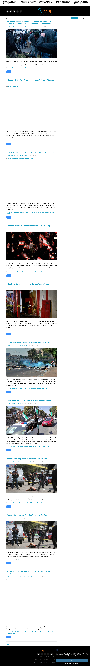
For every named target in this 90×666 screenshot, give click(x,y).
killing (31, 502)
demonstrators (16, 388)
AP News (19, 83)
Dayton (19, 631)
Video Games (48, 631)
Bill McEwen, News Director (14, 26)
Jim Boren (17, 67)
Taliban (43, 446)
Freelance (19, 271)
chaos (10, 330)
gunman (31, 330)
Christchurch (15, 631)
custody (11, 271)
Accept (72, 660)
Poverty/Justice (31, 576)
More (9, 71)
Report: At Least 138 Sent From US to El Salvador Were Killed (30, 152)
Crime (62, 5)
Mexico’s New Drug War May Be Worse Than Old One (26, 459)
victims (42, 330)
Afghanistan (14, 446)
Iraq (21, 388)
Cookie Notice (52, 659)
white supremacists (10, 633)
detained (15, 271)
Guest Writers (24, 26)
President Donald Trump (35, 446)
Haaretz (23, 271)
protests (43, 271)
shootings (23, 140)
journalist (34, 271)
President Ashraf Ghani (25, 446)
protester (39, 388)
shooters (37, 631)
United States (51, 212)
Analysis (19, 576)
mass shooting (28, 631)
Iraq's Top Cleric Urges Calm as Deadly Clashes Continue (28, 342)
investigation (29, 271)
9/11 (10, 446)
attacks (10, 502)
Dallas (22, 330)
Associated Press (11, 83)
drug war (25, 502)
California (47, 656)
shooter (35, 330)
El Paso (23, 631)
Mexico (35, 502)
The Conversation (11, 576)
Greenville (27, 330)
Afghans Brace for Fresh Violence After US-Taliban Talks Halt (30, 400)
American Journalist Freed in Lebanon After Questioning (28, 226)
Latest (29, 26)
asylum (10, 212)
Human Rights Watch (34, 212)
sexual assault (45, 212)
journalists (22, 67)
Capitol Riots (12, 67)
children (14, 502)
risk (40, 212)
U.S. (25, 83)
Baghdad (11, 388)
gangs (28, 502)
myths (33, 631)
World (25, 155)
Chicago (19, 140)
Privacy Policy (38, 659)
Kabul (18, 446)
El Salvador (27, 212)
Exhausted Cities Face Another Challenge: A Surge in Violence (30, 80)
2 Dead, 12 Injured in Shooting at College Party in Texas (27, 284)
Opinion (32, 26)
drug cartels (19, 502)
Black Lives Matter (13, 140)
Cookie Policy (68, 663)
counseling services (16, 330)
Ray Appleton (28, 67)
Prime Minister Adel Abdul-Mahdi (30, 388)
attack (10, 631)
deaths (17, 212)
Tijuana (38, 502)
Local (37, 656)
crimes (14, 212)
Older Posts (9, 644)
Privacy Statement (74, 663)
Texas (38, 330)
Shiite (43, 388)
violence (33, 67)
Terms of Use (45, 659)
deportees (22, 212)
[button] (87, 650)
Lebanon (39, 271)
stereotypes (42, 631)
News (23, 83)
